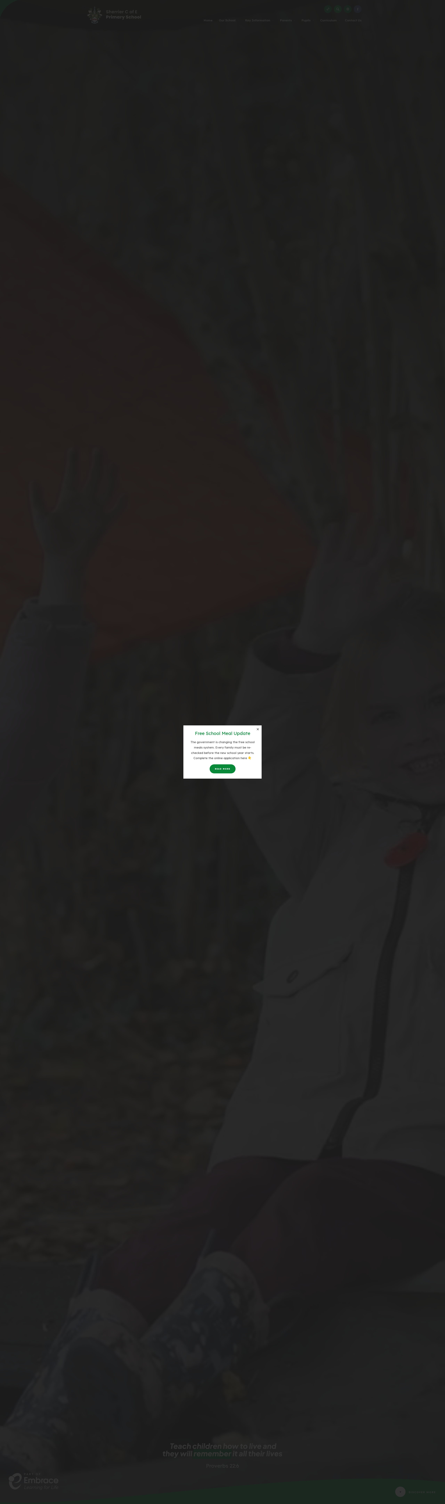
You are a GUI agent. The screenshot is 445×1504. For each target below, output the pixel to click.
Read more (222, 769)
